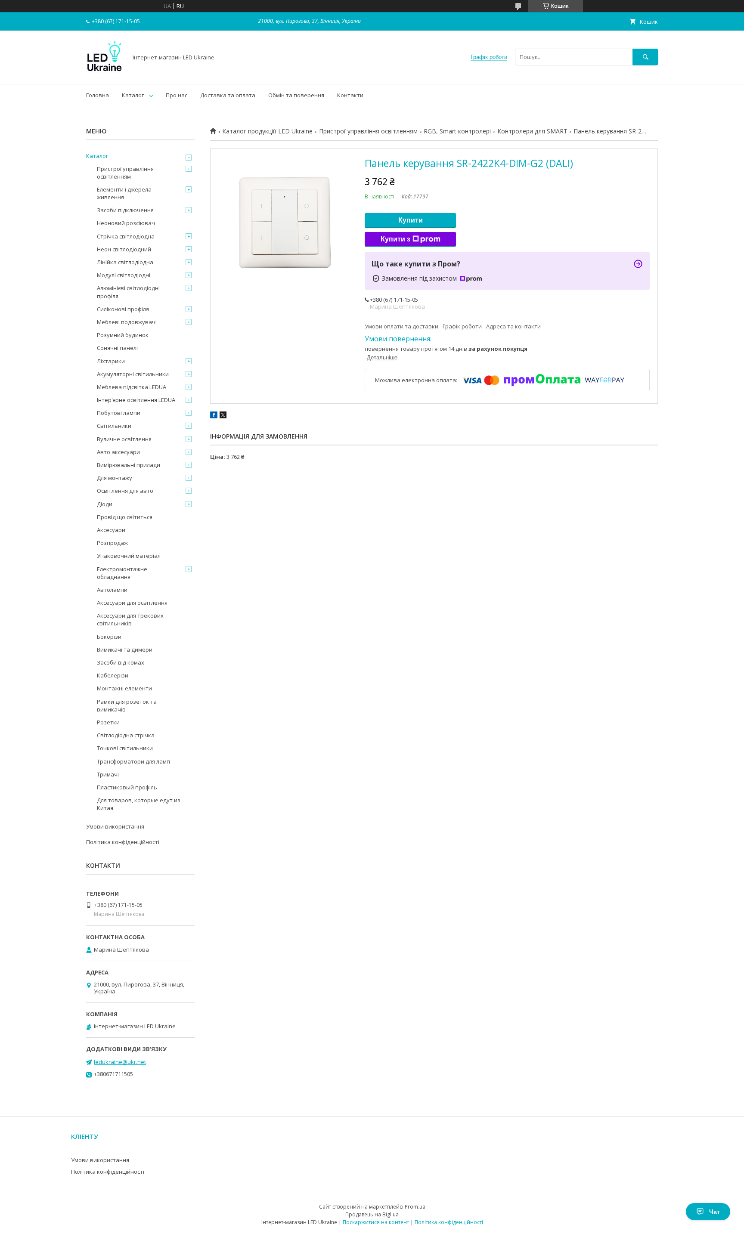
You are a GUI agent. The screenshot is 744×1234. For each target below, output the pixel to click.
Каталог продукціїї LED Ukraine (267, 131)
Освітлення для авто (125, 491)
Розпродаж (112, 543)
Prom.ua (415, 1206)
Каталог (133, 95)
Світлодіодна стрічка (126, 735)
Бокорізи (109, 636)
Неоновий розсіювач (126, 223)
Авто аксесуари (118, 452)
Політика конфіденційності (122, 842)
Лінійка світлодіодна (125, 262)
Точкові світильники (125, 748)
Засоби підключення (125, 210)
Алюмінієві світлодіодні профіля (128, 292)
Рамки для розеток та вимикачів (127, 705)
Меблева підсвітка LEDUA (131, 387)
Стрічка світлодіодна (126, 236)
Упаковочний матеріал (129, 556)
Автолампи (112, 590)
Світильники (114, 426)
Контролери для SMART (532, 131)
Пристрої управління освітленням (368, 131)
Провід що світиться (124, 517)
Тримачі (108, 774)
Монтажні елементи (124, 688)
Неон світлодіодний (124, 249)
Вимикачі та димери (124, 649)
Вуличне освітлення (124, 439)
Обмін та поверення (296, 95)
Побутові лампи (118, 413)
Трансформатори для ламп (133, 761)
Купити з (395, 239)
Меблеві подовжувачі (127, 322)
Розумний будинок (123, 335)
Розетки (108, 722)
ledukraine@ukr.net (120, 1061)
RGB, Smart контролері (457, 131)
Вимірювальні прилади (128, 465)
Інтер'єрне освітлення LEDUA (136, 400)
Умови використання (115, 826)
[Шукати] (645, 57)
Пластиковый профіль (127, 787)
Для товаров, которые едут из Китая (138, 804)
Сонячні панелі (117, 348)
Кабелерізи (112, 675)
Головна (97, 95)
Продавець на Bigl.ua (372, 1214)
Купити (410, 220)
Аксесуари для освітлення (132, 602)
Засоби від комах (120, 662)
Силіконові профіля (123, 309)
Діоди (104, 504)
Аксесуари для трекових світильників (130, 619)
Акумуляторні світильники (133, 374)
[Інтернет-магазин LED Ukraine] (104, 73)
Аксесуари (111, 530)
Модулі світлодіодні (123, 275)
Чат (714, 1211)
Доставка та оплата (227, 95)
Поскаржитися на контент (376, 1222)
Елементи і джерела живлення (124, 193)
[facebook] (213, 416)
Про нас (176, 95)
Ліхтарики (111, 361)
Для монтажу (114, 478)
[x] (223, 416)
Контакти (350, 95)
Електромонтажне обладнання (122, 573)
